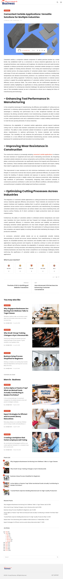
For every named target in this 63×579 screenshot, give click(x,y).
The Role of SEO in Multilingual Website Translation (17, 286)
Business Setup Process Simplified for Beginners (13, 357)
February (9, 539)
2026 (6, 531)
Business (7, 10)
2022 (6, 545)
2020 (6, 548)
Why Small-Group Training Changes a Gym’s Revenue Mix (16, 334)
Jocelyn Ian (26, 50)
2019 (6, 550)
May (8, 535)
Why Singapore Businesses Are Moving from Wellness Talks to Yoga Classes (16, 310)
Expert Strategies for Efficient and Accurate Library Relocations (15, 416)
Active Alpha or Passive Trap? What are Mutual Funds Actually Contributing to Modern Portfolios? (16, 391)
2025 (7, 533)
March (8, 538)
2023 (6, 544)
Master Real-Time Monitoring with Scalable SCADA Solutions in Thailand (23, 519)
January (9, 541)
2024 (6, 542)
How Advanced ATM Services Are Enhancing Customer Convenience (46, 287)
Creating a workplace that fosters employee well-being (15, 439)
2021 (6, 547)
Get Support (55, 575)
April (8, 536)
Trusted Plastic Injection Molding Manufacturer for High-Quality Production (33, 491)
